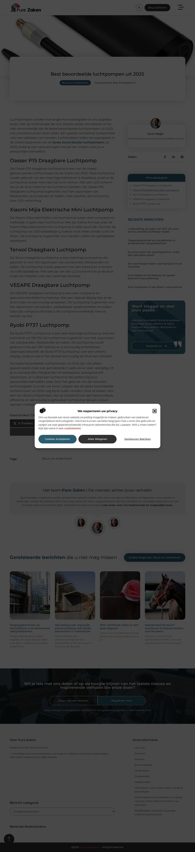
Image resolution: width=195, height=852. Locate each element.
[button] (155, 411)
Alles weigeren (97, 439)
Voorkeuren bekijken (137, 439)
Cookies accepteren (57, 439)
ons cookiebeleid (70, 428)
